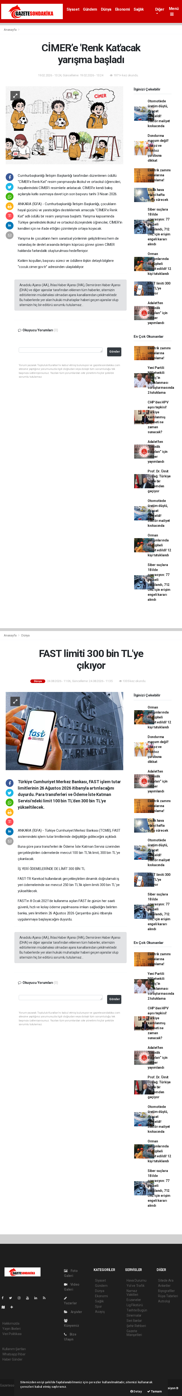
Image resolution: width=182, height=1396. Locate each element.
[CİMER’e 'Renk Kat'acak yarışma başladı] (64, 125)
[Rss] (46, 1298)
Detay (137, 1391)
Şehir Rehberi (136, 1326)
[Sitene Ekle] (13, 1307)
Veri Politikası (12, 1334)
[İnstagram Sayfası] (21, 1298)
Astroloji (164, 1301)
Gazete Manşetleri (134, 1333)
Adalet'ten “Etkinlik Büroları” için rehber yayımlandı (158, 313)
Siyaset (73, 9)
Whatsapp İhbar (13, 1354)
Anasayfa (10, 29)
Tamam (156, 1391)
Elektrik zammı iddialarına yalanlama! (159, 175)
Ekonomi (122, 9)
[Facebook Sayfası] (4, 1298)
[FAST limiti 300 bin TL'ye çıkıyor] (64, 731)
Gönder (114, 351)
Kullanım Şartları (14, 1349)
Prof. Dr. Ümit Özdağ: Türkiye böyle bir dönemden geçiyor (159, 481)
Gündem (90, 9)
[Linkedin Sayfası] (37, 1298)
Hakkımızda (10, 1323)
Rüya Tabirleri (168, 1296)
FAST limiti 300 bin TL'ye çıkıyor (159, 288)
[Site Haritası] (5, 1307)
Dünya (106, 9)
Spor (98, 1306)
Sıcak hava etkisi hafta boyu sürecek (158, 195)
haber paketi (9, 1390)
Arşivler (76, 1312)
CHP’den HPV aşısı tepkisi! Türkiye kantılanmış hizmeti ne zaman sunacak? (158, 417)
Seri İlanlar (134, 1321)
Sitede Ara (165, 1280)
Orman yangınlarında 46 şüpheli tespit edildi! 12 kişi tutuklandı (159, 264)
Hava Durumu (136, 1280)
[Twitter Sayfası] (12, 1298)
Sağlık (139, 9)
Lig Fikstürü (135, 1305)
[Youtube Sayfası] (29, 1298)
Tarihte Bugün (137, 1310)
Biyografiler (166, 1291)
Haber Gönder (12, 1359)
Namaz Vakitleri (132, 1293)
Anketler (164, 1286)
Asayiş (100, 1312)
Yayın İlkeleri (11, 1329)
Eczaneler (134, 1300)
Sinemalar (134, 1315)
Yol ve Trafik (136, 1286)
